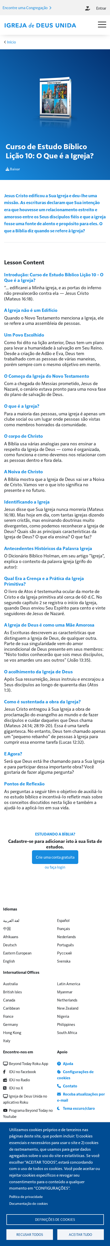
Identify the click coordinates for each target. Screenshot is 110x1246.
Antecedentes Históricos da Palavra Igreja (48, 548)
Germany (10, 1024)
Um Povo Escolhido (24, 335)
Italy (6, 1040)
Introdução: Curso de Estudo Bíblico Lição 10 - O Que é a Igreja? (53, 277)
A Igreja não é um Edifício (30, 310)
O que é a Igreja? (21, 406)
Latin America (68, 983)
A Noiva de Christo (23, 471)
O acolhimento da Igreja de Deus (38, 671)
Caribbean (11, 1008)
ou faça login (55, 866)
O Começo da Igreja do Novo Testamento (46, 376)
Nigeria (63, 1016)
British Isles (12, 991)
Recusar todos (29, 1234)
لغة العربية (11, 920)
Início (11, 41)
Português (65, 944)
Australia (10, 983)
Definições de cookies (55, 1219)
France (8, 1016)
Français (63, 928)
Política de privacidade (26, 1196)
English (9, 961)
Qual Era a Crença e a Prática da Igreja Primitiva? (44, 581)
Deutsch (10, 944)
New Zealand (67, 1008)
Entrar (101, 8)
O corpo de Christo (23, 436)
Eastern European (17, 952)
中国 (7, 928)
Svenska (63, 961)
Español (63, 920)
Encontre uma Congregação (25, 7)
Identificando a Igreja (27, 502)
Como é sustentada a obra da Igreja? (42, 701)
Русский (64, 952)
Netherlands (67, 999)
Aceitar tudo (80, 1234)
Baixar (14, 168)
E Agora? (13, 753)
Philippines (66, 1024)
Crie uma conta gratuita (55, 857)
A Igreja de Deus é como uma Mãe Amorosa (49, 625)
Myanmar (64, 991)
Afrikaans (10, 936)
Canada (9, 999)
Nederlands (66, 936)
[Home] (40, 25)
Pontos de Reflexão (24, 783)
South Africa (67, 1032)
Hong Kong (12, 1032)
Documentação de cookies (28, 1203)
